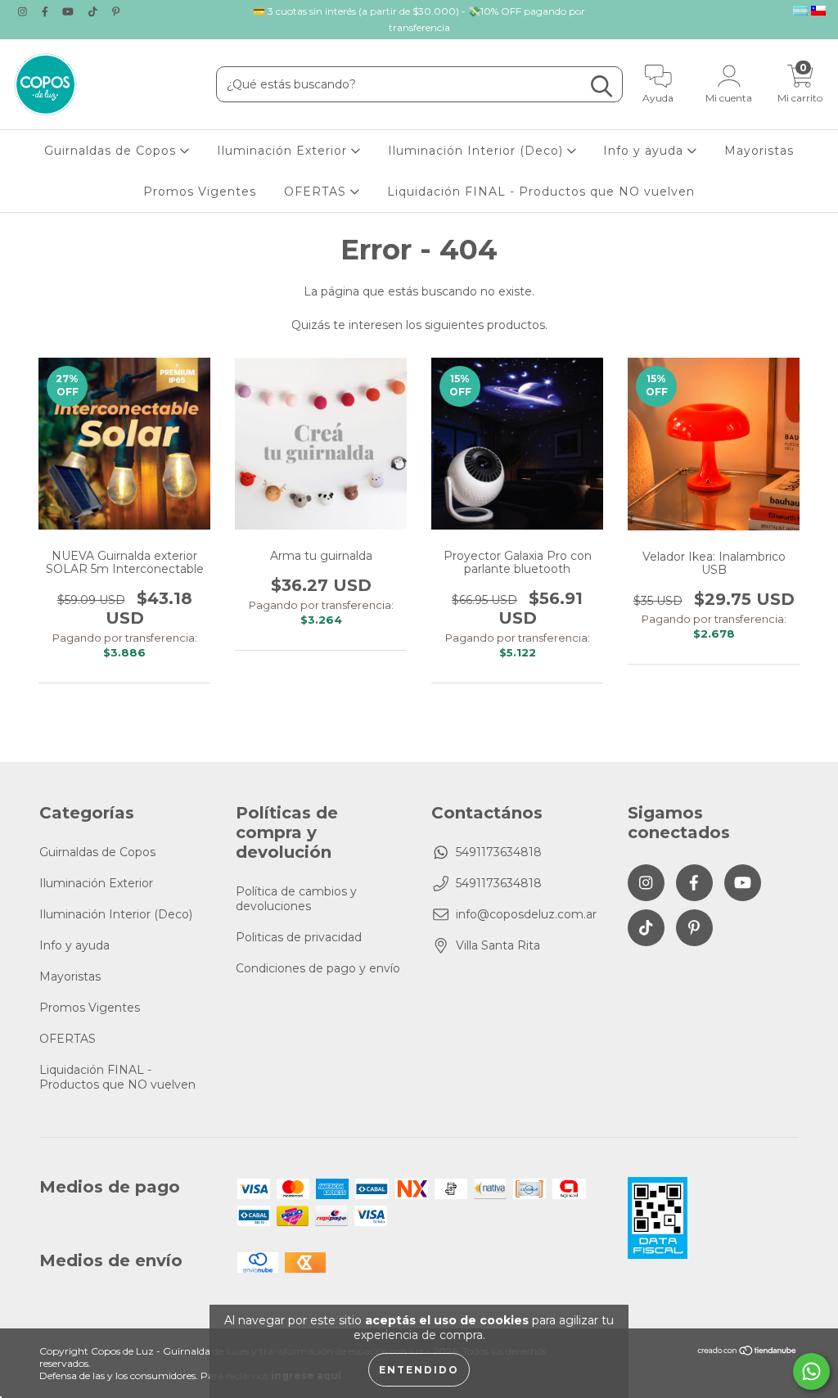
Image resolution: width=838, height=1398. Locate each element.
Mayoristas (759, 150)
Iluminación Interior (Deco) (477, 150)
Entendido (419, 1370)
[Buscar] (601, 86)
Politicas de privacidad (299, 937)
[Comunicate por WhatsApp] (811, 1371)
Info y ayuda (645, 150)
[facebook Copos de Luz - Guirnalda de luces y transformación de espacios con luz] (46, 11)
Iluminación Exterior (284, 150)
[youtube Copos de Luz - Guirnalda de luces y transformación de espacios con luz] (69, 11)
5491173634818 (499, 852)
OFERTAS (317, 191)
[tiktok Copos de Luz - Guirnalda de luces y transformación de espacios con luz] (94, 11)
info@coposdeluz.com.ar (526, 914)
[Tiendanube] (747, 1352)
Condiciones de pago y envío (318, 968)
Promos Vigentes (199, 191)
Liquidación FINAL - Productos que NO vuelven (541, 191)
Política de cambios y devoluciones (296, 898)
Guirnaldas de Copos (112, 150)
